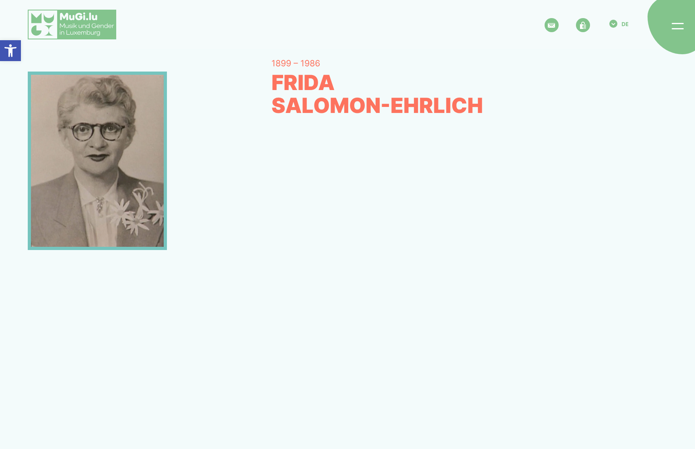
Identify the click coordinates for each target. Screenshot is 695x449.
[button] (10, 50)
